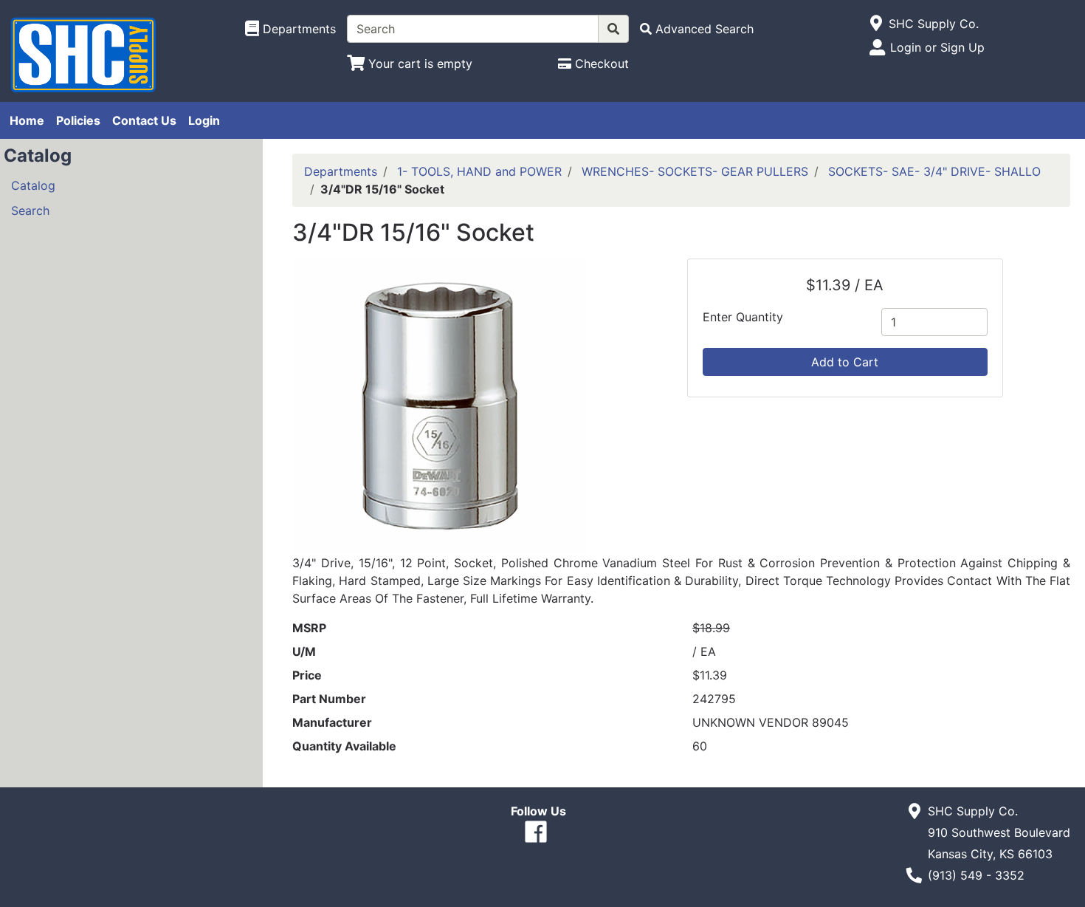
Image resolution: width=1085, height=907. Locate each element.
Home (27, 120)
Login (204, 120)
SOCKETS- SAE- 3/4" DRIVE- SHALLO (934, 171)
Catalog (33, 185)
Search (30, 210)
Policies (78, 120)
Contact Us (144, 120)
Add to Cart (844, 362)
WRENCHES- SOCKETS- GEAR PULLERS (695, 171)
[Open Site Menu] (876, 23)
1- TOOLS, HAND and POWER (479, 171)
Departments (340, 171)
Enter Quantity (743, 316)
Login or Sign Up (937, 47)
